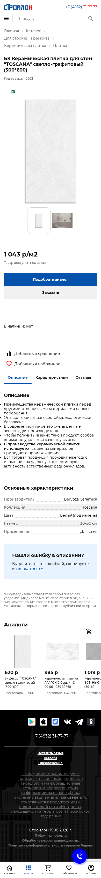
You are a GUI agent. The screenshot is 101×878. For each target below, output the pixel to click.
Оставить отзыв (50, 753)
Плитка (60, 45)
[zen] (79, 722)
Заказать (50, 292)
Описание (18, 377)
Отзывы (83, 377)
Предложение (50, 763)
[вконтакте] (67, 722)
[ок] (91, 722)
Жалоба (50, 758)
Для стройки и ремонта (26, 38)
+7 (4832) (81, 7)
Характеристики (51, 377)
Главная (11, 31)
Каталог (33, 31)
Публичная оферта (51, 835)
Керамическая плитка (25, 45)
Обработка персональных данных (50, 840)
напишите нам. (30, 568)
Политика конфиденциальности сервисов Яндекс (50, 845)
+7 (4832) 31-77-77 (50, 736)
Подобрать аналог (50, 279)
